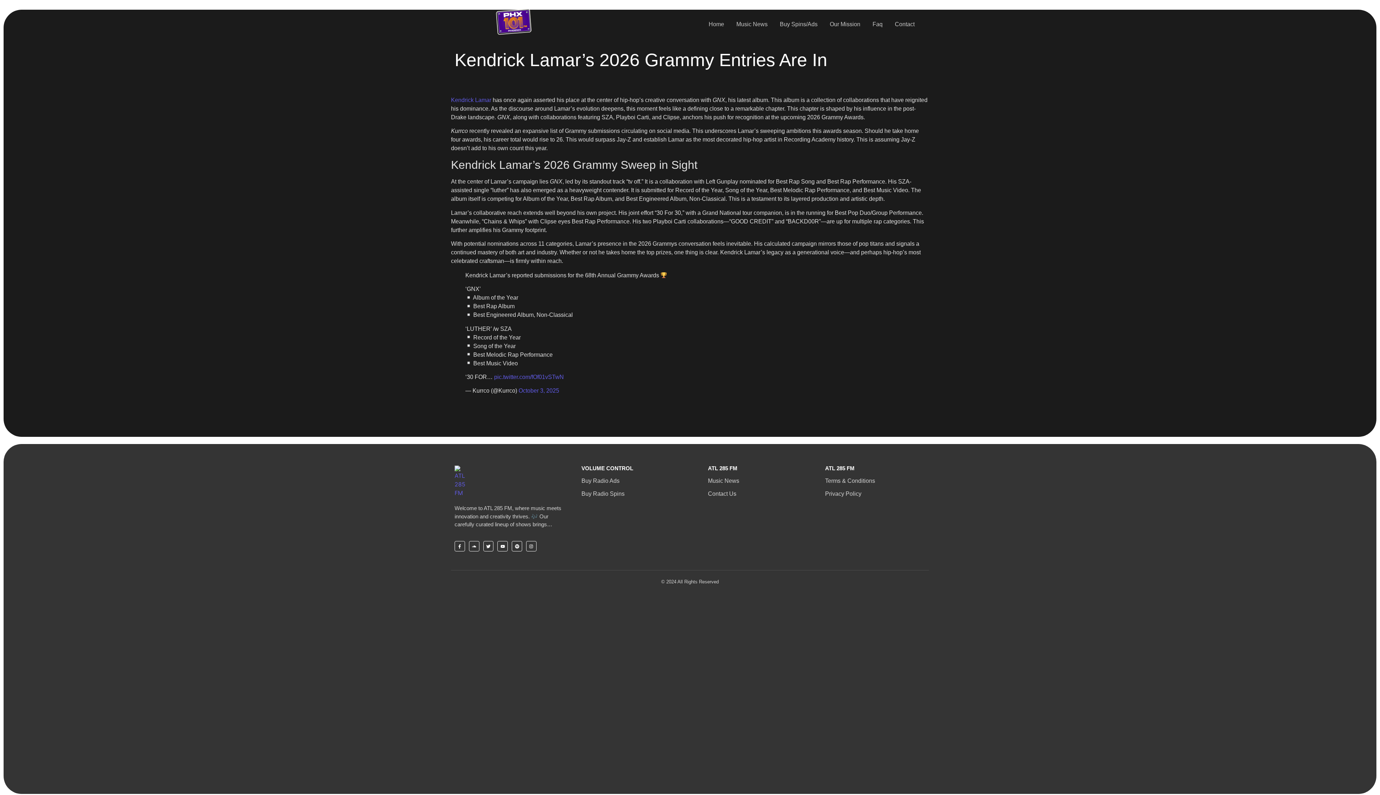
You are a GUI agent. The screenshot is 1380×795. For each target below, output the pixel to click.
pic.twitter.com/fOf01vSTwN (529, 377)
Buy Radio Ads (600, 481)
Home (716, 24)
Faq (878, 24)
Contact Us (722, 494)
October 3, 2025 (539, 391)
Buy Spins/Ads (799, 24)
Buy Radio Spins (603, 494)
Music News (752, 24)
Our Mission (845, 24)
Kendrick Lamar (471, 100)
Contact (905, 24)
